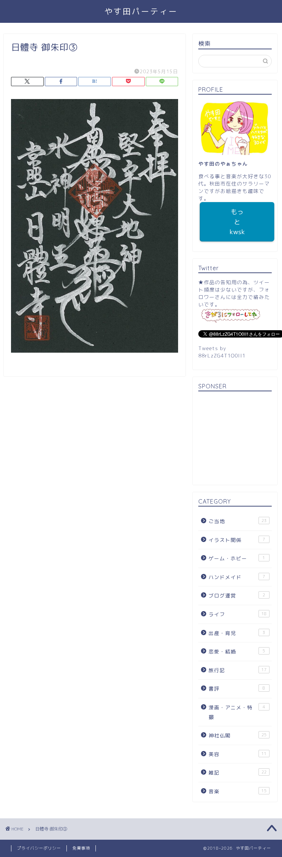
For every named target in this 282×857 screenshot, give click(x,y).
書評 (237, 688)
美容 (237, 754)
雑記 (237, 772)
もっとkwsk (237, 221)
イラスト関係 (237, 539)
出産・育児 (237, 632)
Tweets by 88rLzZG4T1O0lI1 (222, 352)
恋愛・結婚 (237, 651)
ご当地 (237, 521)
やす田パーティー (141, 11)
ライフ (237, 614)
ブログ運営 (237, 595)
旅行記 (237, 670)
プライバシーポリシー (39, 848)
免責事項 (81, 848)
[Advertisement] (234, 439)
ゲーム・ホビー (237, 558)
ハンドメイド (237, 577)
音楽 (237, 791)
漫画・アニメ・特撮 (237, 712)
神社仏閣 (237, 735)
